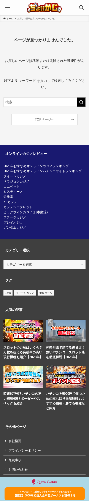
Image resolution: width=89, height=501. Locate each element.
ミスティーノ (13, 191)
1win (8, 292)
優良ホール (45, 292)
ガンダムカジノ (14, 227)
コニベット (11, 186)
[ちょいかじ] (44, 7)
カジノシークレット (18, 207)
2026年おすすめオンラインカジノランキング (36, 166)
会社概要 (14, 441)
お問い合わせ (18, 469)
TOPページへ (44, 119)
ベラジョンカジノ (16, 181)
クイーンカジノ (14, 176)
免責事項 (14, 460)
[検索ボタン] (81, 7)
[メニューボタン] (7, 7)
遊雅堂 (8, 197)
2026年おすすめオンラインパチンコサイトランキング (42, 171)
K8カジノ (10, 202)
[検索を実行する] (81, 102)
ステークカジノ (14, 217)
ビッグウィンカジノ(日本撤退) (25, 212)
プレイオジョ (13, 222)
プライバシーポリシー (24, 450)
